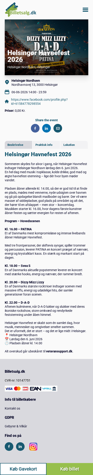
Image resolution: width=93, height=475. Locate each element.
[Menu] (85, 10)
